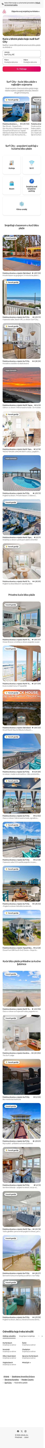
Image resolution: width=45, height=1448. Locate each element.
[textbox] (12, 62)
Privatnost (18, 1437)
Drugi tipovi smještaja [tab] (27, 1336)
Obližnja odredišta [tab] (9, 1336)
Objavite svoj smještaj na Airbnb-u (25, 11)
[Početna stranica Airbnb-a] (4, 11)
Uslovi (26, 1437)
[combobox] (21, 54)
